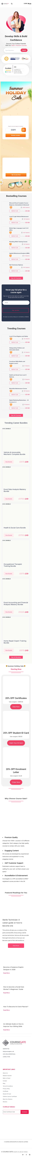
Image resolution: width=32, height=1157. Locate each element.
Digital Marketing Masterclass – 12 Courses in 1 (19, 401)
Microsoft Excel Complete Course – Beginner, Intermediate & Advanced (19, 204)
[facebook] (26, 1155)
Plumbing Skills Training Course (18, 241)
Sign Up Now (15, 310)
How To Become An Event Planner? (15, 1006)
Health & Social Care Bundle (15, 528)
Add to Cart (14, 211)
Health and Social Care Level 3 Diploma (17, 376)
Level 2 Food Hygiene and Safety (18, 336)
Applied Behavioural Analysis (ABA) (19, 253)
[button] (22, 70)
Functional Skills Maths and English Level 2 (17, 362)
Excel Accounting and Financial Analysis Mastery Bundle (16, 603)
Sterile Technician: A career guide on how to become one (12, 923)
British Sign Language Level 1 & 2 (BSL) (18, 229)
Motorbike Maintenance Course (18, 388)
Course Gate (8, 1152)
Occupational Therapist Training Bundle (13, 565)
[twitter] (23, 1155)
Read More (6, 973)
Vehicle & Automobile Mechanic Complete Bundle (14, 453)
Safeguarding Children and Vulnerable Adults (16, 348)
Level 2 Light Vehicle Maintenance (19, 216)
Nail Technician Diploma (16, 265)
